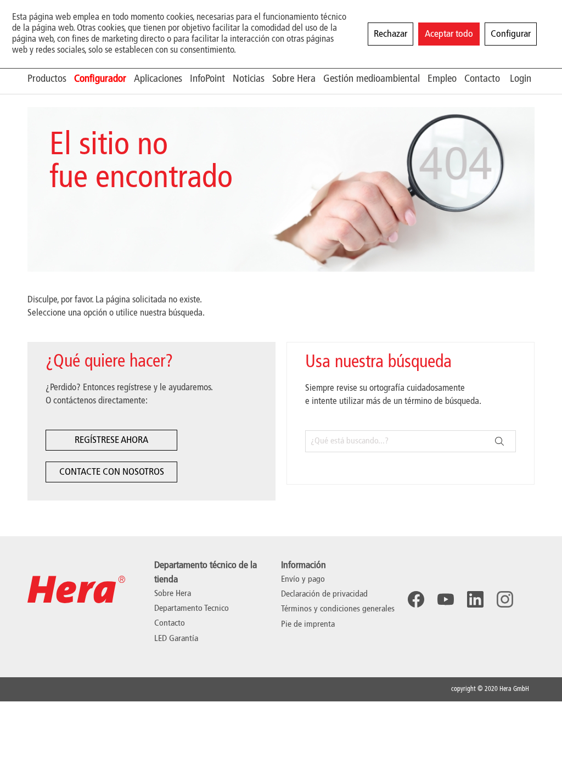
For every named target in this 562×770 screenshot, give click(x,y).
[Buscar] (499, 441)
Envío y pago (303, 579)
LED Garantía (176, 638)
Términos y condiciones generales (338, 609)
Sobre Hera (172, 593)
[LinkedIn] (475, 599)
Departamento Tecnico (191, 608)
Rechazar (390, 34)
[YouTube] (445, 599)
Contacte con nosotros (111, 472)
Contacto (169, 623)
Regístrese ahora (111, 440)
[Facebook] (416, 599)
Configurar (511, 34)
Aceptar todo (449, 34)
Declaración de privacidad (324, 594)
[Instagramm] (505, 599)
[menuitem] (50, 79)
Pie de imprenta (308, 624)
